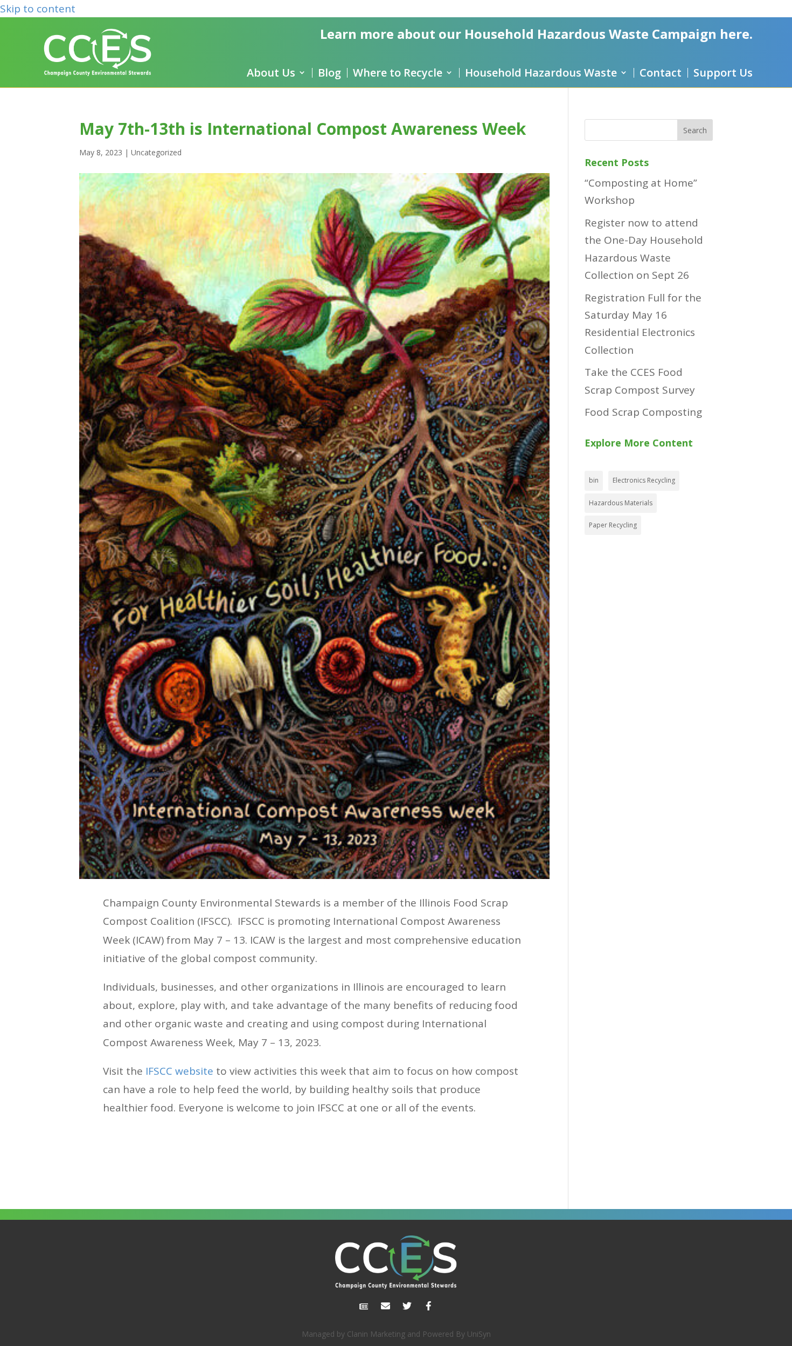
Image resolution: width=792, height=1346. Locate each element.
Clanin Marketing (376, 1334)
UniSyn (479, 1334)
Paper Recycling (613, 525)
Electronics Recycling (644, 480)
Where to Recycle (397, 72)
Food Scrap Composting (643, 412)
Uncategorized (156, 152)
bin (594, 480)
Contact (661, 72)
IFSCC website (179, 1071)
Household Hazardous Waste (541, 72)
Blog (329, 72)
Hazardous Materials (620, 502)
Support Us (723, 72)
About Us (271, 72)
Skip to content (37, 9)
